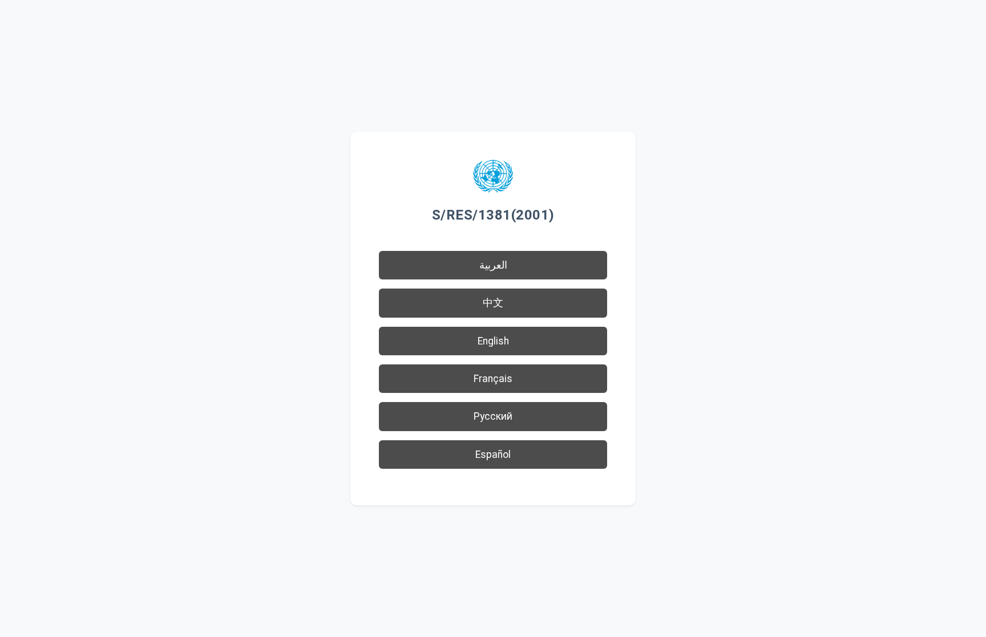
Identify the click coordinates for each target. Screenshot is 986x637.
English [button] (493, 341)
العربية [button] (493, 265)
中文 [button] (493, 303)
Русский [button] (493, 416)
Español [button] (493, 454)
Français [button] (493, 378)
